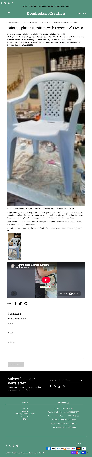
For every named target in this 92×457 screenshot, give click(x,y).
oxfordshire (27, 42)
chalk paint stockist (58, 34)
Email (10, 333)
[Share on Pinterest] (25, 304)
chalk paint (27, 34)
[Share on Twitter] (20, 304)
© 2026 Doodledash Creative (17, 453)
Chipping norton (33, 37)
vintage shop (75, 42)
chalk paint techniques (16, 37)
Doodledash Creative (46, 13)
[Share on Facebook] (15, 304)
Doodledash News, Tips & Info (23, 22)
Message (11, 342)
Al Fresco (11, 34)
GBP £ (81, 443)
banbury (19, 34)
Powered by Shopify (37, 453)
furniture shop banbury (24, 40)
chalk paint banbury (41, 34)
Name (10, 324)
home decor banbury (62, 40)
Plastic (35, 42)
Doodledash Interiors (75, 37)
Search (25, 408)
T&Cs (25, 419)
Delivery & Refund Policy (25, 414)
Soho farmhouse (46, 42)
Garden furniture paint (44, 40)
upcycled (65, 42)
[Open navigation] (8, 13)
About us (25, 411)
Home (9, 22)
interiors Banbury (14, 42)
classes (44, 37)
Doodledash (61, 37)
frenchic (10, 40)
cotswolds (51, 37)
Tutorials (57, 42)
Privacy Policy (25, 416)
